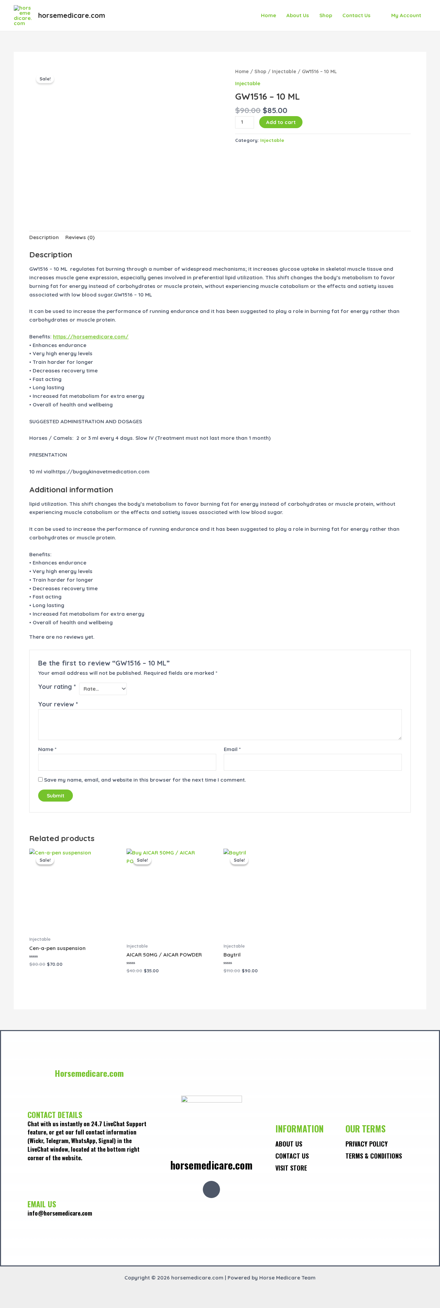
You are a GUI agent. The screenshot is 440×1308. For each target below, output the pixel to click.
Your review (58, 704)
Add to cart (281, 122)
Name (47, 749)
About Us (297, 15)
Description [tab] (44, 237)
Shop (325, 15)
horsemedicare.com (71, 15)
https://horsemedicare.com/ (91, 336)
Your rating (57, 687)
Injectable (284, 71)
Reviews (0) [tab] (80, 237)
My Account (406, 15)
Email (232, 749)
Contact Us (356, 15)
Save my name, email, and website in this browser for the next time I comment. (145, 779)
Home (268, 15)
